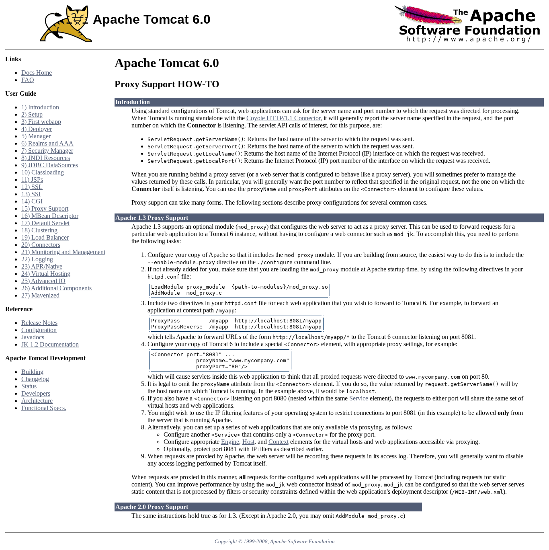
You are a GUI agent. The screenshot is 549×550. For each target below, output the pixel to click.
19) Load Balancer (45, 237)
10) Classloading (42, 172)
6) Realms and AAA (47, 143)
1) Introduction (40, 107)
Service (358, 398)
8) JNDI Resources (45, 157)
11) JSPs (32, 179)
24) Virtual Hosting (45, 273)
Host (248, 441)
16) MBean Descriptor (49, 215)
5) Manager (36, 136)
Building (32, 371)
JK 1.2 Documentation (50, 344)
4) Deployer (36, 128)
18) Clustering (39, 230)
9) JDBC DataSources (49, 165)
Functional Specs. (43, 407)
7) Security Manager (47, 150)
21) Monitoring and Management (63, 251)
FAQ (27, 79)
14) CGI (32, 201)
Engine (230, 441)
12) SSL (32, 186)
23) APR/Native (41, 266)
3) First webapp (41, 121)
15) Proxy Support (44, 208)
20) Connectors (40, 244)
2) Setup (32, 114)
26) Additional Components (56, 288)
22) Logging (37, 259)
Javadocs (32, 337)
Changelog (35, 379)
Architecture (37, 400)
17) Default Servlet (45, 223)
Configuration (39, 329)
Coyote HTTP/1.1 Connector (283, 118)
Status (29, 386)
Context (278, 441)
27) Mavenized (40, 295)
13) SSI (31, 194)
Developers (35, 393)
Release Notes (39, 322)
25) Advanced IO (43, 280)
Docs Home (36, 72)
